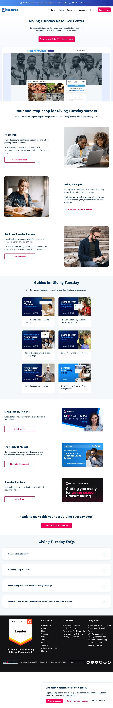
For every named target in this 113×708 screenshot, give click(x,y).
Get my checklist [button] (19, 159)
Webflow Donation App (97, 640)
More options (97, 700)
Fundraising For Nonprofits (74, 631)
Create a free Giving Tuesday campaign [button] (56, 39)
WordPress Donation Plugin (99, 625)
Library (44, 651)
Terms (43, 640)
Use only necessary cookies (77, 701)
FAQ (43, 637)
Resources (71, 10)
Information (46, 620)
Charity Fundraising (71, 637)
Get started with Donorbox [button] (56, 525)
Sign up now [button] (104, 10)
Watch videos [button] (19, 429)
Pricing (61, 10)
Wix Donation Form (96, 634)
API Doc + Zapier (95, 645)
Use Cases (68, 620)
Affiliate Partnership (49, 648)
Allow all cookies (54, 701)
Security (44, 645)
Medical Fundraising (71, 628)
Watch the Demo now (80, 3)
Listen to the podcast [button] (19, 464)
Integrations (94, 620)
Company (83, 10)
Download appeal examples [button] (80, 209)
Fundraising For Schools (73, 634)
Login (92, 10)
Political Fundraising (71, 625)
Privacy (44, 642)
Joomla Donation (95, 642)
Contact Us (46, 625)
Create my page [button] (19, 256)
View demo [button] (19, 499)
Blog (43, 631)
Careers (44, 634)
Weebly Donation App (97, 637)
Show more (70, 695)
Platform (51, 10)
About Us (45, 628)
